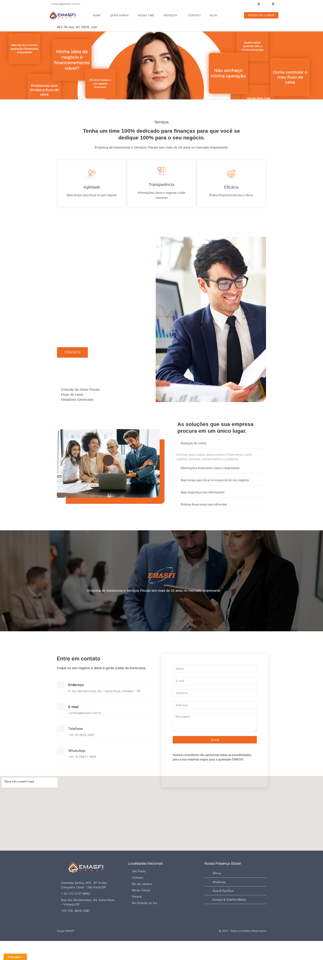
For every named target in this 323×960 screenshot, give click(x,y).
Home (97, 15)
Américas (219, 882)
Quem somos (119, 15)
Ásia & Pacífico (223, 891)
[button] (219, 443)
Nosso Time (146, 15)
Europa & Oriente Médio (229, 899)
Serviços (170, 15)
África (217, 873)
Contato (194, 15)
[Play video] (108, 460)
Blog (213, 15)
